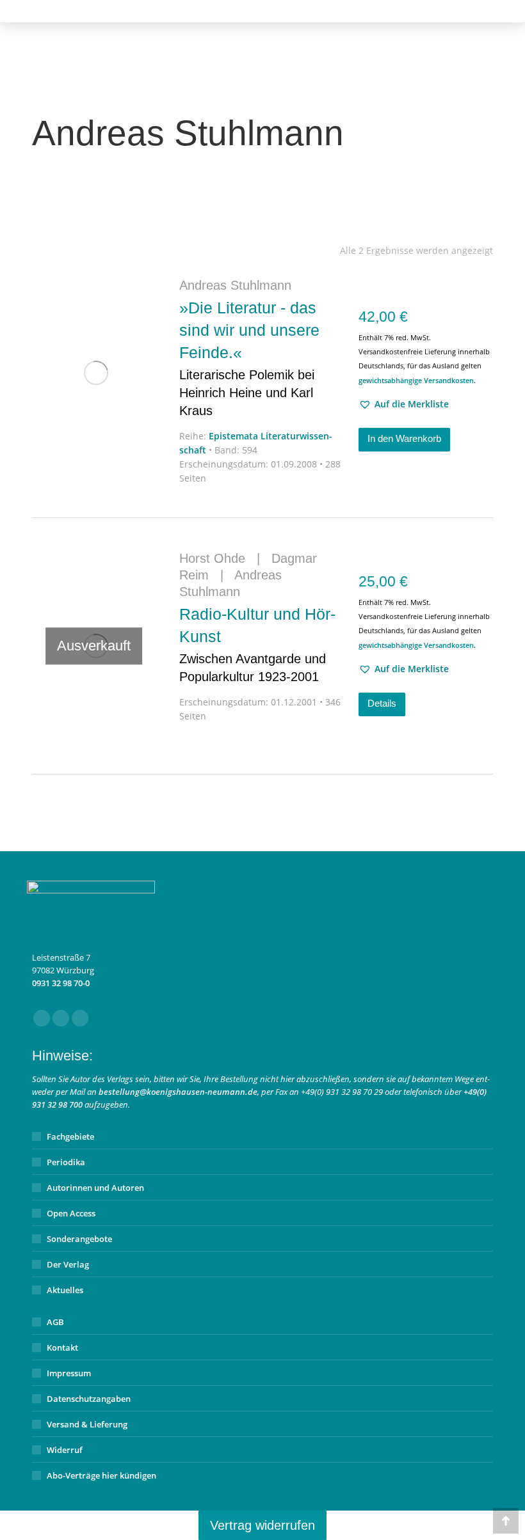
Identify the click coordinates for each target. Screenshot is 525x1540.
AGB (55, 1322)
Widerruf (65, 1450)
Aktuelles (65, 1290)
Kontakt (62, 1347)
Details (382, 703)
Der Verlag (68, 1264)
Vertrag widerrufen (262, 1525)
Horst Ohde (212, 558)
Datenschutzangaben (89, 1398)
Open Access (71, 1213)
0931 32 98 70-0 (61, 983)
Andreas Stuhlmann (235, 285)
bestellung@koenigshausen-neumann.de (178, 1091)
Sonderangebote (79, 1239)
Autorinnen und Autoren (95, 1187)
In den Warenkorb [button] (404, 438)
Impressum (69, 1373)
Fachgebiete (70, 1136)
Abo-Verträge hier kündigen (101, 1475)
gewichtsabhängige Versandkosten (416, 380)
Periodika (66, 1162)
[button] (404, 404)
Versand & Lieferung (87, 1424)
